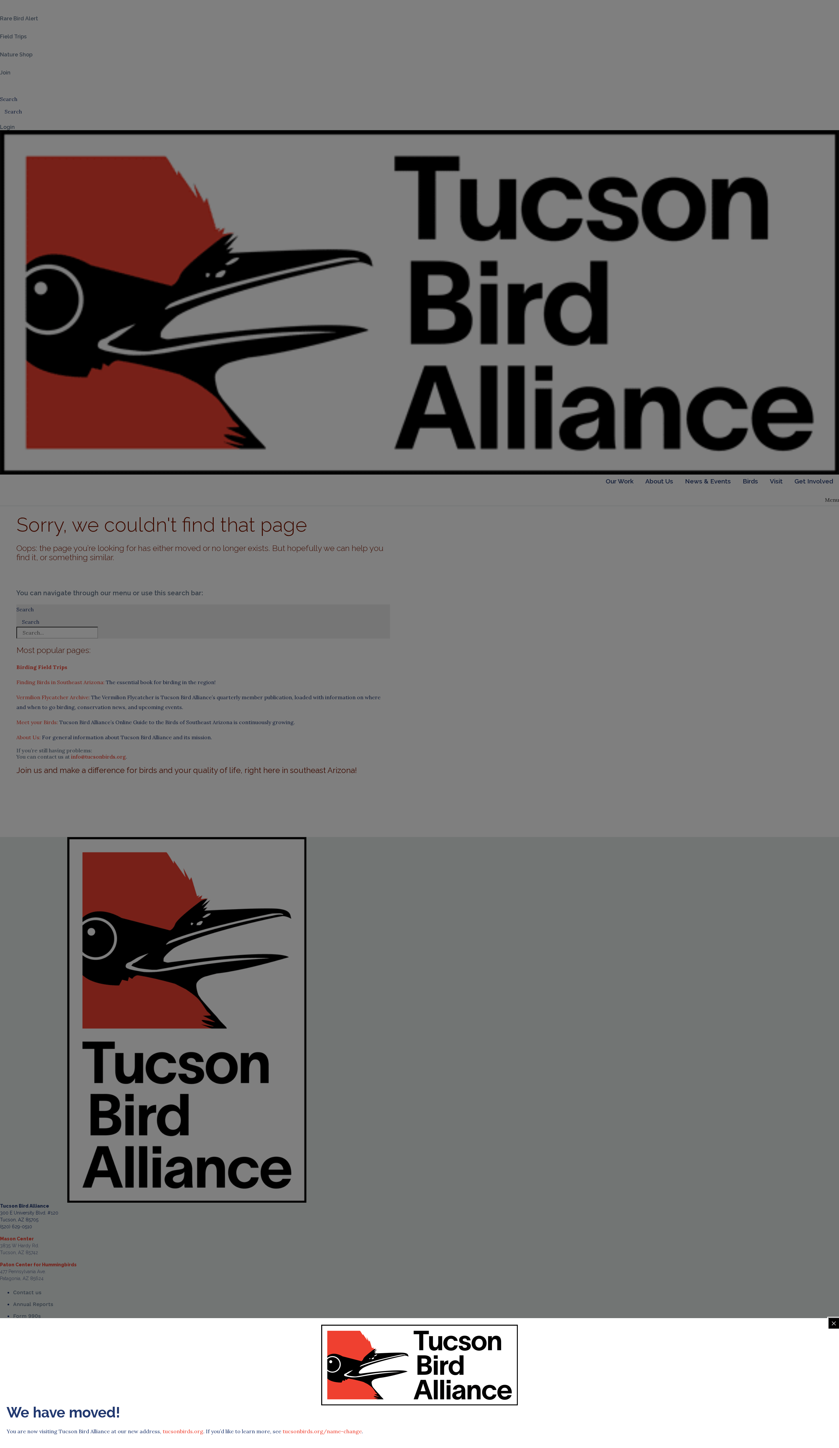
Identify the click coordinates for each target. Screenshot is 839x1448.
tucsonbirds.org (183, 1431)
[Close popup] (834, 1323)
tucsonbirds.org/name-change (322, 1431)
